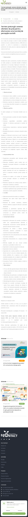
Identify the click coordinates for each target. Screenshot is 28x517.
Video (2, 467)
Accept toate (14, 513)
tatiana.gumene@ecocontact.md (9, 322)
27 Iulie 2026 (6, 360)
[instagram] (7, 439)
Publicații (21, 403)
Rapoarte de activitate (6, 481)
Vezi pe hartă (6, 495)
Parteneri (3, 450)
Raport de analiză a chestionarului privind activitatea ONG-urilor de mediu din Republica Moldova (12, 408)
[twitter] (5, 439)
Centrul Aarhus (4, 473)
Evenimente (3, 462)
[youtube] (10, 439)
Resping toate (8, 510)
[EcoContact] (6, 2)
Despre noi (3, 445)
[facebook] (2, 439)
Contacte (3, 453)
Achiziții (17, 12)
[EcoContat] (14, 434)
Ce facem (3, 448)
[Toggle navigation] (26, 2)
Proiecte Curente (5, 476)
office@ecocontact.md (8, 493)
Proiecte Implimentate (6, 478)
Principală (11, 12)
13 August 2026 (6, 403)
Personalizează (20, 510)
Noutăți (2, 459)
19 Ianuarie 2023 (6, 19)
